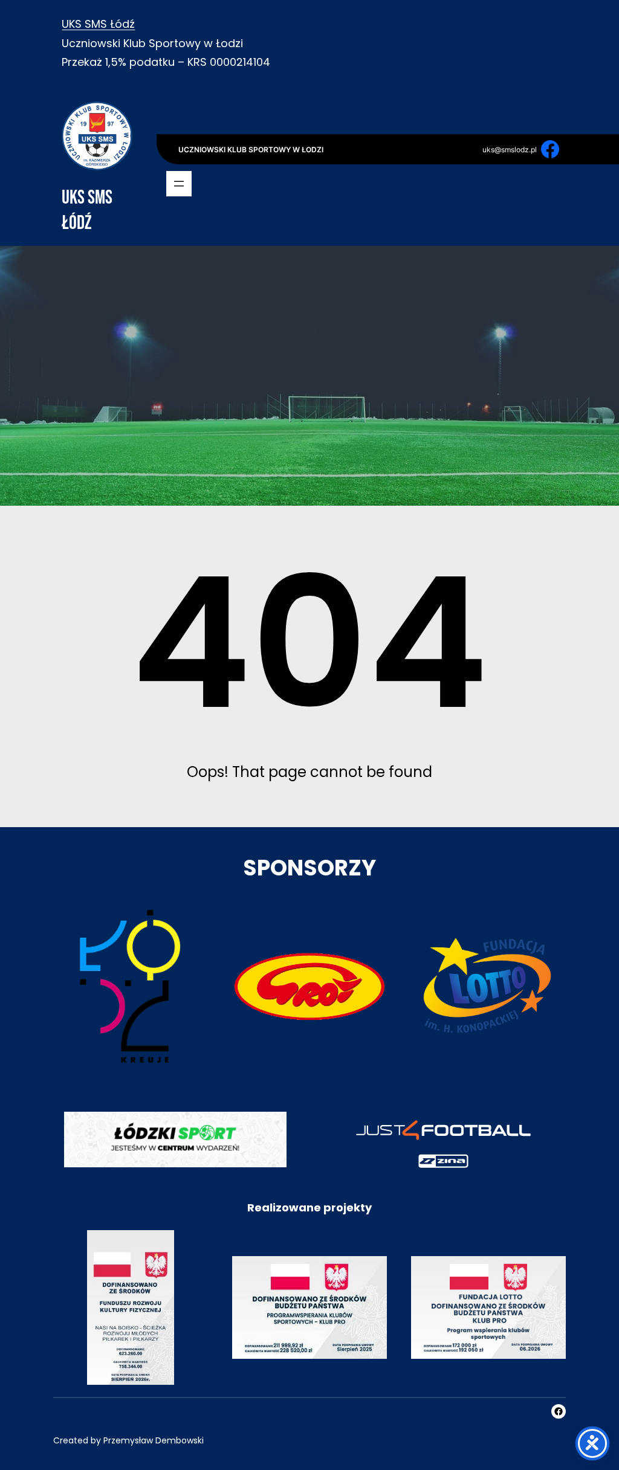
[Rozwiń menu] (179, 183)
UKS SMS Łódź (98, 23)
